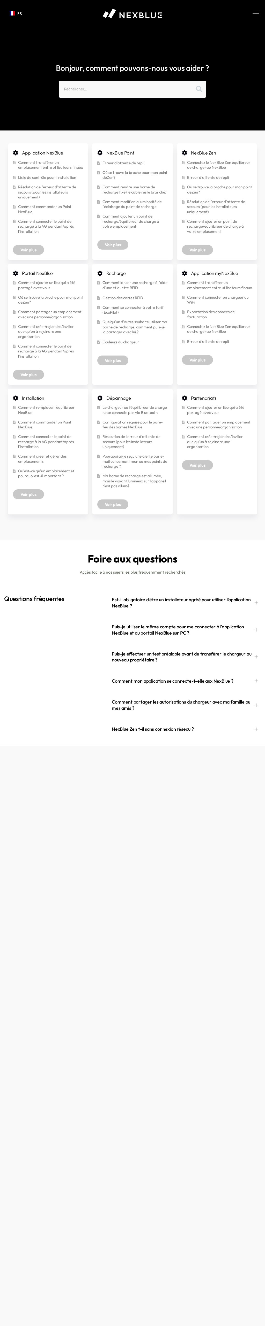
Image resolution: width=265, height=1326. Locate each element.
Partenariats (204, 398)
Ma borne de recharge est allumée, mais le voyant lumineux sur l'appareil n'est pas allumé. (134, 480)
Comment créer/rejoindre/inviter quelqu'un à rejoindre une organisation (46, 331)
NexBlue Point (120, 153)
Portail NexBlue (37, 273)
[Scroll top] (259, 1320)
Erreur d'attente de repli (123, 162)
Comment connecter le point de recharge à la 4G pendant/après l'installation (46, 226)
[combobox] (16, 13)
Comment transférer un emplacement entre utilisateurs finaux (50, 165)
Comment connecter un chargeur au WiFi (218, 300)
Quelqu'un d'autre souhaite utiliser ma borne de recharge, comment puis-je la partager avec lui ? (134, 326)
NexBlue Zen (203, 153)
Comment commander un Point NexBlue (44, 209)
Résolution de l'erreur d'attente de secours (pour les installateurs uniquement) (47, 191)
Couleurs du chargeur (120, 342)
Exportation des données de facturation (211, 314)
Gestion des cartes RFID (122, 297)
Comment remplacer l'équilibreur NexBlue (46, 410)
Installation (33, 398)
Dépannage (118, 398)
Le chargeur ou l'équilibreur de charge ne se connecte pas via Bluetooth (134, 410)
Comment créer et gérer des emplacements (42, 459)
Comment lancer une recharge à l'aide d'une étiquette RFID (134, 285)
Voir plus (28, 249)
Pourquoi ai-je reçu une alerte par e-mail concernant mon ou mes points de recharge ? (134, 461)
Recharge (116, 273)
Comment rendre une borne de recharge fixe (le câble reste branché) (134, 189)
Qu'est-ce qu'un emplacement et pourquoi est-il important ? (46, 473)
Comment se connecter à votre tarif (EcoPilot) (133, 310)
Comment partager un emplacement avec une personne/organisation (50, 314)
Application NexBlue (42, 153)
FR (19, 13)
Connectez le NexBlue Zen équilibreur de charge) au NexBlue (218, 165)
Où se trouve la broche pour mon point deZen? (134, 175)
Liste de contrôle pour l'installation (47, 177)
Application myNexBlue (214, 273)
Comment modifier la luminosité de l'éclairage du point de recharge (132, 204)
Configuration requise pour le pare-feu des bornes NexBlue (132, 425)
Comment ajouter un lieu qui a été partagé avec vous (46, 285)
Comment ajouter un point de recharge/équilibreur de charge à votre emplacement (130, 221)
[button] (256, 13)
